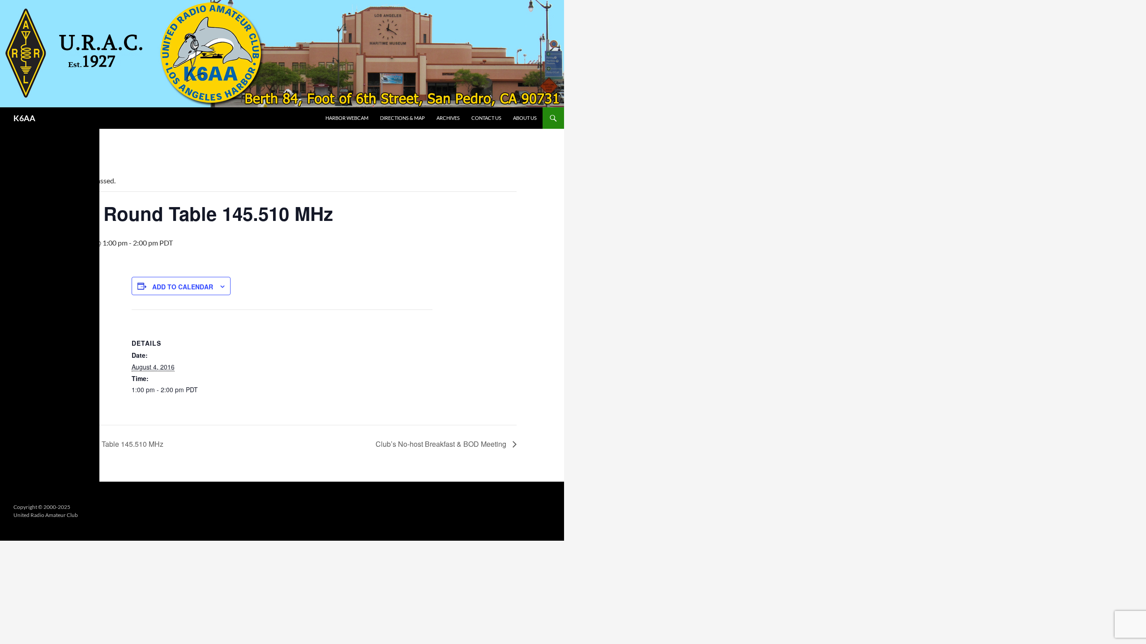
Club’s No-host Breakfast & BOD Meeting (442, 444)
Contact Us (486, 118)
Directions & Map (402, 118)
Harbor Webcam (346, 118)
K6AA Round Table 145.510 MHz (109, 444)
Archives (448, 118)
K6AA (24, 118)
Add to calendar (182, 286)
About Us (525, 118)
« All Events (67, 152)
